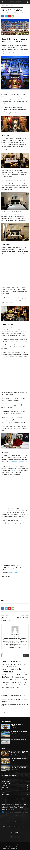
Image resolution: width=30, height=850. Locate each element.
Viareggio (17, 687)
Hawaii (21, 667)
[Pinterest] (9, 16)
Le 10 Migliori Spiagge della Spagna (19, 739)
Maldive (18, 672)
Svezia (12, 682)
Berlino (23, 662)
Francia (3, 666)
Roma (12, 679)
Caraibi (13, 664)
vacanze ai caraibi (11, 684)
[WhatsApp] (13, 16)
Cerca (2, 653)
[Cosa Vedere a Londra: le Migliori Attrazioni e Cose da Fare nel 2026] (5, 768)
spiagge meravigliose (5, 682)
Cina (18, 664)
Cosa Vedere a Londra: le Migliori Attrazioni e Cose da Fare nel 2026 (14, 705)
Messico (19, 674)
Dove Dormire (11, 7)
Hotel (16, 7)
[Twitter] (6, 16)
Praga (22, 677)
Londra (6, 600)
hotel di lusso (5, 669)
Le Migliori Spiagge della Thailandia (19, 731)
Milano (25, 674)
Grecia (16, 667)
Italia (19, 669)
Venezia (25, 684)
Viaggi (2, 687)
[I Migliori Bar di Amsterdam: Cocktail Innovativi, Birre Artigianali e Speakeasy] (5, 753)
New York (5, 677)
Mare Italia (23, 672)
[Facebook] (2, 16)
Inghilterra (13, 669)
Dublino (21, 664)
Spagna (23, 679)
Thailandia (18, 682)
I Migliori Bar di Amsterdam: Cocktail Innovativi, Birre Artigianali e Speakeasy (13, 696)
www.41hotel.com (13, 572)
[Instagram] (15, 837)
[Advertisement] (15, 271)
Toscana (24, 682)
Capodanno (8, 664)
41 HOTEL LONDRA (5, 712)
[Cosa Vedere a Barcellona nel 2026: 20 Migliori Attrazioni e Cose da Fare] (5, 761)
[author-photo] (15, 632)
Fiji (24, 664)
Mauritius (8, 674)
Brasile (3, 664)
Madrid (12, 672)
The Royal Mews (16, 470)
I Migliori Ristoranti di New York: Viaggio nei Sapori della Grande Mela (7, 619)
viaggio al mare (9, 687)
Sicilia (16, 680)
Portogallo (17, 677)
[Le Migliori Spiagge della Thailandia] (5, 734)
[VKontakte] (18, 837)
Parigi (12, 677)
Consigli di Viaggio (9, 5)
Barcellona (17, 661)
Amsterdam (6, 661)
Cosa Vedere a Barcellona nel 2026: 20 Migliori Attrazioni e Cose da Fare (14, 700)
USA (6, 684)
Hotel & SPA (21, 7)
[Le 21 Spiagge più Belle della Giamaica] (5, 726)
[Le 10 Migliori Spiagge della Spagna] (5, 741)
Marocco (3, 674)
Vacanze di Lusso (19, 684)
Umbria (3, 684)
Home (2, 5)
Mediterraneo (13, 674)
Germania (10, 666)
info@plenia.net (11, 826)
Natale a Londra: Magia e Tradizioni (23, 618)
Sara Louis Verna (6, 12)
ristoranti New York (5, 679)
